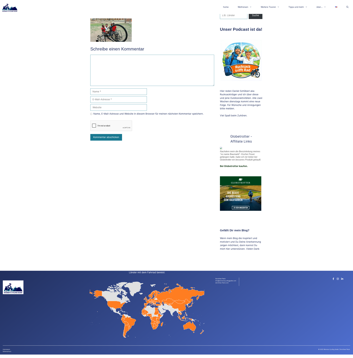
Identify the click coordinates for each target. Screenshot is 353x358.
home (226, 7)
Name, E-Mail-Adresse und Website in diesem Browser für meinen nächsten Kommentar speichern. (148, 113)
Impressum (6, 349)
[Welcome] (9, 7)
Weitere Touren (268, 7)
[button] (347, 7)
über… (319, 7)
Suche (255, 15)
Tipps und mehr (296, 7)
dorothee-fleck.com (222, 283)
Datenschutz (7, 351)
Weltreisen (243, 7)
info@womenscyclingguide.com (225, 280)
